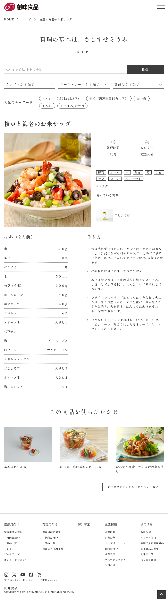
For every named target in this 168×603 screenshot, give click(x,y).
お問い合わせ (49, 580)
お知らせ (110, 565)
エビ (159, 172)
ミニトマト (134, 179)
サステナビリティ (115, 559)
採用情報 (147, 524)
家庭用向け (11, 524)
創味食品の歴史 (150, 548)
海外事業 (84, 524)
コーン (115, 179)
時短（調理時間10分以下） (109, 98)
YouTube (22, 574)
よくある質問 (148, 559)
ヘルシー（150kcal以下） (61, 98)
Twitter (14, 575)
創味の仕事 (147, 554)
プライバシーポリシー (19, 580)
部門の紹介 (111, 548)
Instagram (6, 575)
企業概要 (110, 532)
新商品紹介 (13, 537)
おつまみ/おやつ (72, 106)
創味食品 (21, 6)
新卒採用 (146, 532)
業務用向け (50, 524)
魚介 (138, 172)
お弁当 (141, 98)
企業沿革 (110, 537)
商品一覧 (12, 543)
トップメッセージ (115, 543)
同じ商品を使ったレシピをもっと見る (133, 487)
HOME (9, 19)
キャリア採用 (148, 537)
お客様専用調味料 (52, 548)
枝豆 (101, 179)
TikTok (31, 575)
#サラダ (102, 186)
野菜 (101, 172)
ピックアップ (11, 554)
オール (115, 172)
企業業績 (110, 554)
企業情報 (111, 524)
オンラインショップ (15, 559)
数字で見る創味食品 (152, 543)
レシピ (26, 19)
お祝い (47, 106)
